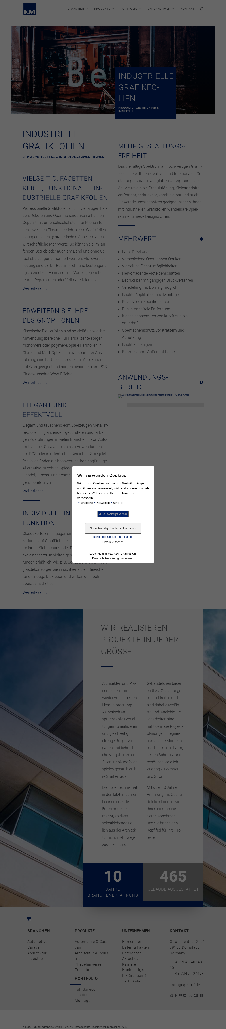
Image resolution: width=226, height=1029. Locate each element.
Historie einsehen (113, 542)
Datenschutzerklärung (105, 558)
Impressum (127, 558)
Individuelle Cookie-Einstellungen (113, 536)
